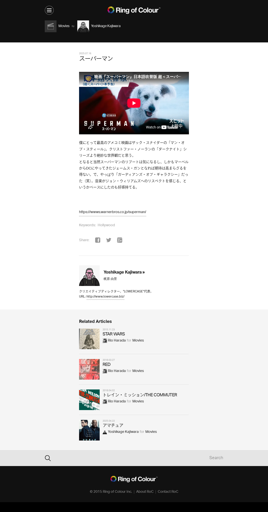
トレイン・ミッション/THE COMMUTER (140, 395)
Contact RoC (168, 492)
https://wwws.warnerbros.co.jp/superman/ (112, 212)
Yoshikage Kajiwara (123, 432)
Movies (138, 340)
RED (106, 365)
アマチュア (113, 425)
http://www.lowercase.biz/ (105, 297)
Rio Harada (117, 340)
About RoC (145, 492)
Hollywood (106, 225)
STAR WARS (114, 334)
